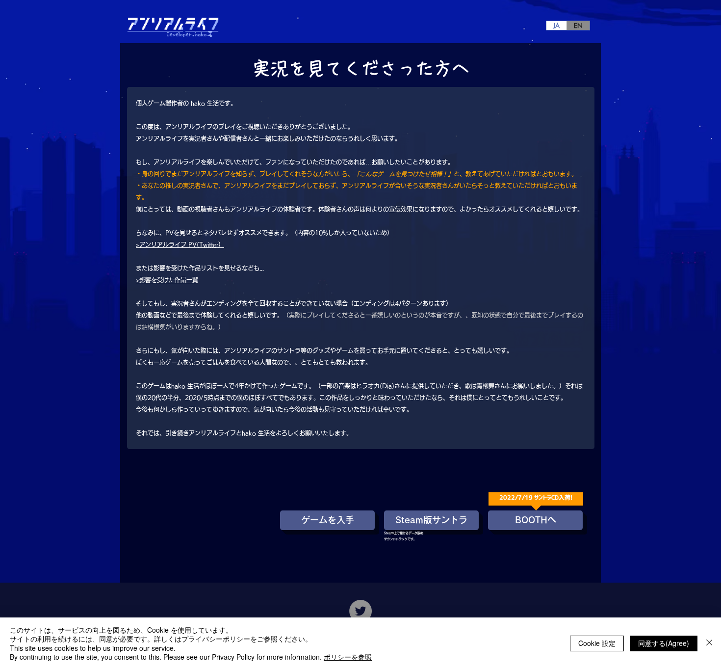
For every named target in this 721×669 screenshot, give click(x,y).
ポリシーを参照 (348, 657)
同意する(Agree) (663, 643)
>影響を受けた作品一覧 (167, 280)
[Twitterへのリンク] (360, 611)
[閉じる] (709, 643)
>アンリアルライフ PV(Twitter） (180, 244)
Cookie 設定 (597, 643)
